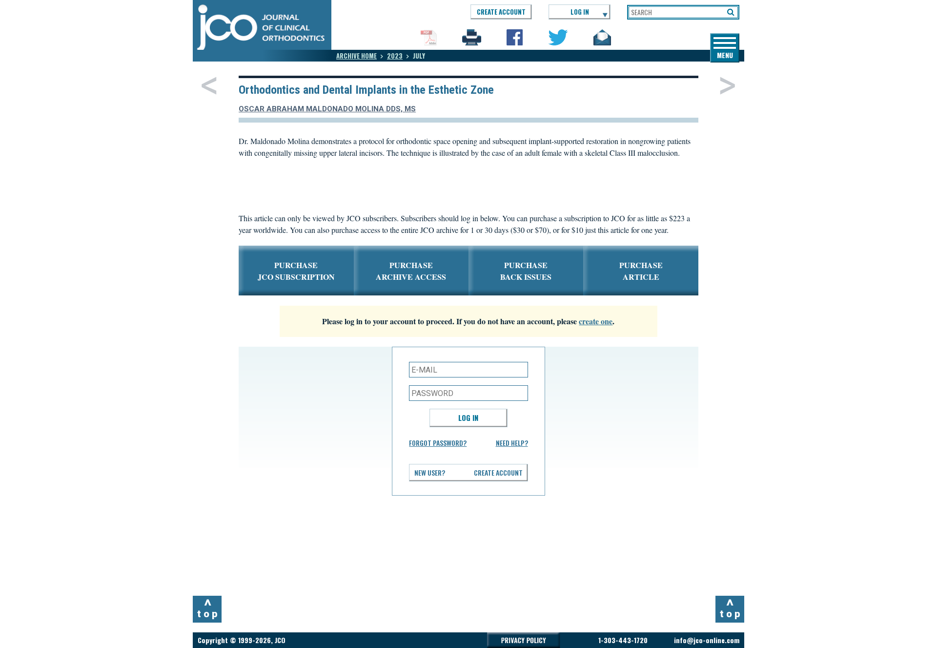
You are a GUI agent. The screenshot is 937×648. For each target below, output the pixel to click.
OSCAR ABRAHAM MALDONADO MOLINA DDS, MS (327, 109)
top (208, 608)
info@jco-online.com (706, 640)
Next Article (727, 85)
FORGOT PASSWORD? (438, 443)
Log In (468, 417)
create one (595, 321)
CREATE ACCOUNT (501, 12)
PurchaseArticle (641, 270)
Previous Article (209, 85)
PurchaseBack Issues (525, 270)
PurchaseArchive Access (411, 270)
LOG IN (579, 12)
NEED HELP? (512, 443)
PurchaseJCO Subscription (296, 270)
